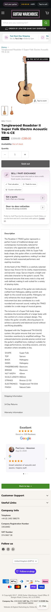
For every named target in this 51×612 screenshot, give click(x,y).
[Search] (46, 23)
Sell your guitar (11, 4)
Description (9, 233)
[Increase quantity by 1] (25, 154)
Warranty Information (13, 412)
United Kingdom (24, 561)
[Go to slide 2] (25, 473)
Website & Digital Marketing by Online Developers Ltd (25, 607)
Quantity (5, 149)
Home (4, 47)
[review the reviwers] (10, 456)
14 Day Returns (11, 404)
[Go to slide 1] (23, 473)
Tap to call (43, 4)
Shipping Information (13, 396)
